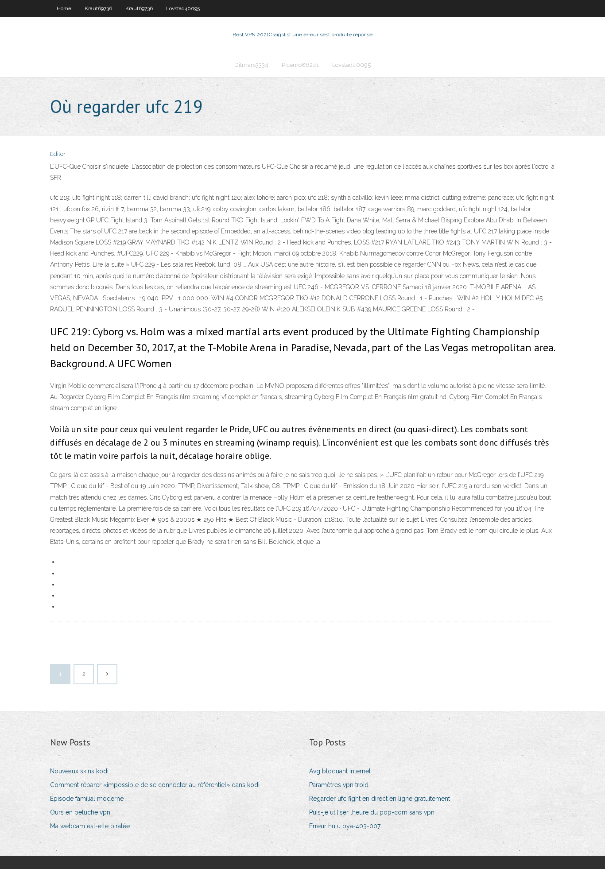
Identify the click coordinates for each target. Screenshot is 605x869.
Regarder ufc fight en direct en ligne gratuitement (379, 798)
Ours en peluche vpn (80, 812)
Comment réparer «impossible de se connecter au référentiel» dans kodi (155, 784)
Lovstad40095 (183, 8)
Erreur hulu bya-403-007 (344, 826)
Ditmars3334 (251, 65)
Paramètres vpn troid (338, 784)
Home (64, 8)
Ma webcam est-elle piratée (90, 826)
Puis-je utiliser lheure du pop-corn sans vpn (371, 812)
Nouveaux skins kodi (79, 771)
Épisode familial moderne (87, 798)
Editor (58, 154)
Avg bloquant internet (340, 771)
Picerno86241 (300, 65)
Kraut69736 (98, 8)
